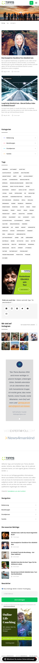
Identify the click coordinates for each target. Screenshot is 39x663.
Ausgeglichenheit (28, 176)
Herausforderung (15, 224)
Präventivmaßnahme (8, 254)
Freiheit (13, 210)
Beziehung (5, 186)
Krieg (3, 234)
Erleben (13, 203)
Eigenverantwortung (16, 196)
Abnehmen (5, 169)
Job (12, 227)
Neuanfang (31, 244)
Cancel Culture (23, 190)
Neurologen (5, 247)
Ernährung (29, 203)
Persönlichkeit (24, 251)
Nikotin (13, 247)
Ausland (4, 179)
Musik (27, 241)
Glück (33, 217)
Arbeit (15, 176)
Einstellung (28, 196)
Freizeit (19, 210)
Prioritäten (19, 254)
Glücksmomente (18, 220)
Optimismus (28, 247)
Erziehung (15, 207)
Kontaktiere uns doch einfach (17, 491)
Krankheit (30, 230)
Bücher (28, 186)
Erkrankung (5, 203)
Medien (12, 241)
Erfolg (23, 200)
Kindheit (23, 227)
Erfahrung (16, 200)
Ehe (25, 193)
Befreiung (5, 183)
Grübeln (27, 220)
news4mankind (10, 656)
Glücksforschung (7, 220)
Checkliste (31, 190)
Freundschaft (6, 213)
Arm (20, 176)
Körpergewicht (21, 230)
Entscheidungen (6, 200)
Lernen (16, 237)
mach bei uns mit (33, 656)
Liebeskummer (29, 237)
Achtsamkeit (13, 169)
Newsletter (31, 3)
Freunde (32, 210)
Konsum (12, 230)
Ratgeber (4, 258)
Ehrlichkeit (5, 196)
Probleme (27, 254)
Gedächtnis (22, 213)
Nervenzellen (22, 244)
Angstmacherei (25, 172)
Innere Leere (5, 227)
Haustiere (4, 224)
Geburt (14, 213)
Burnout (13, 190)
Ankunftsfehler (6, 176)
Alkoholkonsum (6, 172)
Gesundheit (26, 217)
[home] (8, 3)
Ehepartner (31, 193)
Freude (25, 210)
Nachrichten (5, 244)
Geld (19, 217)
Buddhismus (5, 190)
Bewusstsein (29, 183)
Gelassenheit (12, 217)
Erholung (30, 200)
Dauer (10, 193)
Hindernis (24, 224)
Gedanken (29, 213)
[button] (36, 3)
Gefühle (4, 217)
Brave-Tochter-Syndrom (16, 186)
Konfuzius (5, 230)
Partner (4, 251)
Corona (4, 193)
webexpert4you (24, 656)
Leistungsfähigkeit (7, 237)
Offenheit (20, 247)
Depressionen (18, 193)
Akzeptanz (22, 169)
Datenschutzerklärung (9, 606)
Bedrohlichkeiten (24, 179)
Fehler (33, 207)
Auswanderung (13, 179)
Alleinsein (16, 172)
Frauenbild (5, 210)
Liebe (22, 237)
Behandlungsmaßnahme (16, 183)
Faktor (22, 207)
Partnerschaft (13, 251)
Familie (28, 207)
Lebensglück (11, 234)
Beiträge (3, 23)
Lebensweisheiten (20, 234)
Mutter (33, 241)
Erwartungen (6, 207)
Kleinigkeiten (31, 227)
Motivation (20, 241)
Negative (14, 244)
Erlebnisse (20, 203)
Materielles (5, 241)
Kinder (17, 227)
